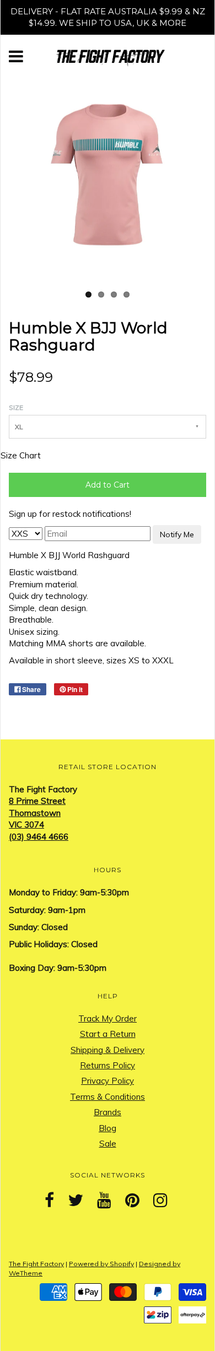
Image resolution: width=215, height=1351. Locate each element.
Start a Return (108, 1034)
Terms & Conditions (107, 1096)
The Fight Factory (36, 1264)
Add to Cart (107, 485)
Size (16, 407)
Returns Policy (107, 1065)
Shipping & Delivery (107, 1050)
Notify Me (177, 534)
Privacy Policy (107, 1081)
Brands (107, 1112)
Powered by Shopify (101, 1264)
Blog (107, 1128)
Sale (107, 1143)
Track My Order (107, 1018)
